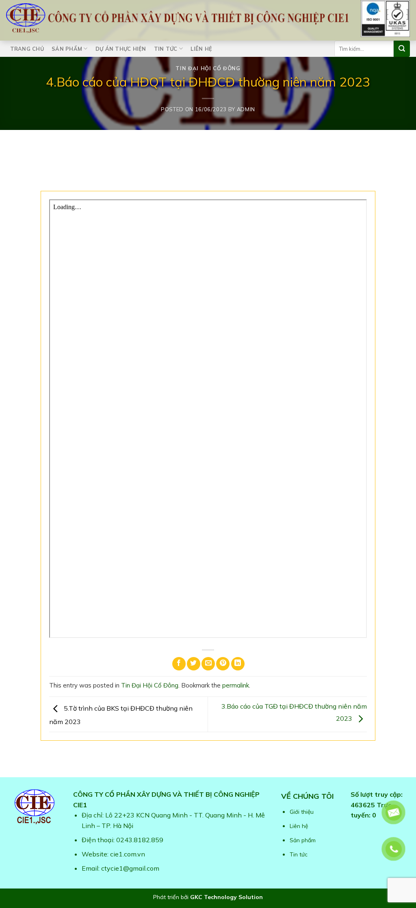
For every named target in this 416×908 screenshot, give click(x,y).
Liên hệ (201, 48)
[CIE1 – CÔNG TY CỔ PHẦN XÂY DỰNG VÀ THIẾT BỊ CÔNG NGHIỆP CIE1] (177, 18)
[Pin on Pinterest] (223, 663)
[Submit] (402, 49)
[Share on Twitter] (193, 663)
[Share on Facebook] (179, 663)
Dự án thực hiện (120, 48)
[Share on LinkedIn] (238, 663)
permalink (235, 685)
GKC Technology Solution (226, 897)
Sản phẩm (67, 48)
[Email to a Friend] (208, 663)
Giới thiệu (302, 811)
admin (246, 109)
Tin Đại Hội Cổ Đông (208, 68)
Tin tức (166, 48)
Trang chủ (27, 48)
